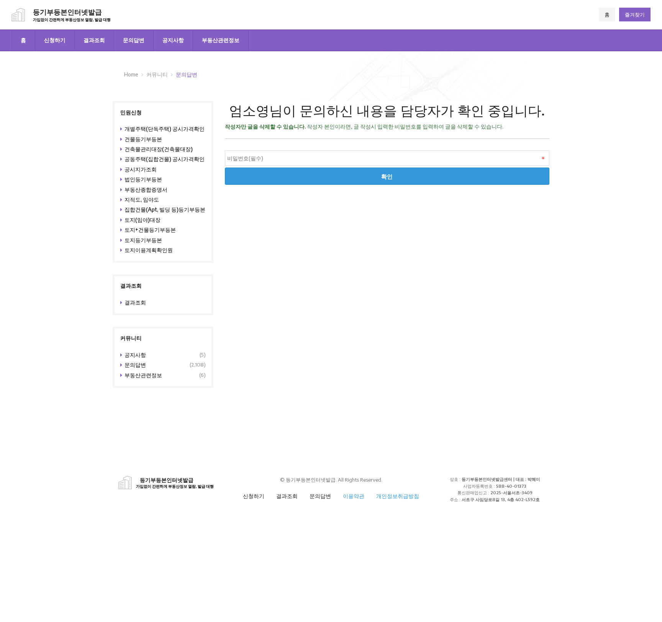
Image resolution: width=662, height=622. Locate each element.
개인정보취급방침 (397, 496)
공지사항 (173, 40)
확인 (387, 176)
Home (131, 74)
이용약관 (353, 496)
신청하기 (55, 40)
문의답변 (133, 40)
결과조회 (94, 40)
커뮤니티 (157, 74)
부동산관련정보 (220, 40)
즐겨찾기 (635, 14)
